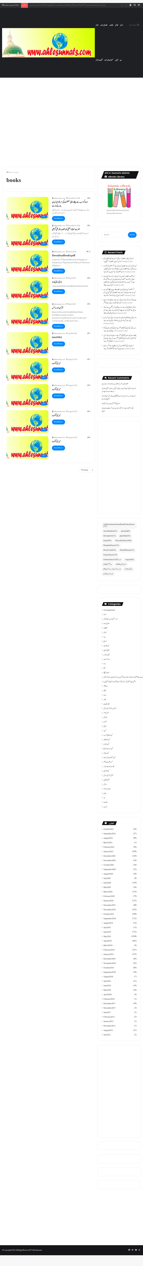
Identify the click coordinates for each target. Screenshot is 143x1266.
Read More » (58, 218)
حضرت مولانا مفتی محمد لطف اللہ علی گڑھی (66, 229)
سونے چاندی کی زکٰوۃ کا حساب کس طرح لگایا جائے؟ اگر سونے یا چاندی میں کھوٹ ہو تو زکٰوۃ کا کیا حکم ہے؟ (118, 347)
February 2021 (109, 847)
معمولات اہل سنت (108, 60)
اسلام (97, 25)
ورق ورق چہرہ (57, 282)
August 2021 (108, 838)
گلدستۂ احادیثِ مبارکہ (108, 766)
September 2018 (109, 972)
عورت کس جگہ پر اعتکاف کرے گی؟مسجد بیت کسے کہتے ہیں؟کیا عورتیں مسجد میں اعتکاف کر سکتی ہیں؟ (118, 260)
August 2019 (108, 923)
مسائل (121, 25)
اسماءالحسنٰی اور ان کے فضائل (110, 619)
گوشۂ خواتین (106, 771)
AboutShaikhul (110, 531)
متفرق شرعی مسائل (108, 775)
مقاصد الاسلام (107, 789)
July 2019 (107, 927)
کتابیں (116, 60)
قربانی (104, 726)
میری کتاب (56, 363)
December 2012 (109, 1026)
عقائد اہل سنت (104, 25)
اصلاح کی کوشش (116, 403)
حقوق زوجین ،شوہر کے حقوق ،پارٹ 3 (119, 383)
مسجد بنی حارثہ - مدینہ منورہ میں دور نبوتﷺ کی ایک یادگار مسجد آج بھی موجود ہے (119, 398)
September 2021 (109, 833)
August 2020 (108, 874)
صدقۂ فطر (105, 686)
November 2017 (109, 1008)
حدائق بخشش (107, 564)
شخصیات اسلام (99, 60)
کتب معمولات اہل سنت (109, 757)
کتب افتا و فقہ (106, 739)
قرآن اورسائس (57, 308)
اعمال (105, 632)
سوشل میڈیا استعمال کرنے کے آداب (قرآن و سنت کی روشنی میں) (119, 681)
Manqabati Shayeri (111, 545)
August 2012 (108, 1030)
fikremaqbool (109, 536)
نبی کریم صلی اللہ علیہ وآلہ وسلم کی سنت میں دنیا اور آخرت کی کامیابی (118, 410)
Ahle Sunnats (37, 1250)
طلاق (104, 690)
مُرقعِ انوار (128, 569)
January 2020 (108, 900)
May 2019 (107, 936)
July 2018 (107, 981)
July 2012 (107, 1035)
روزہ (104, 663)
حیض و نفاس (106, 654)
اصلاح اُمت (106, 623)
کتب (104, 730)
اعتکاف (105, 628)
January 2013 (108, 1021)
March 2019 (107, 945)
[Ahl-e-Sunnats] (48, 42)
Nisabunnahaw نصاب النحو (112, 559)
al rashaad (125, 531)
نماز (104, 797)
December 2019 (109, 905)
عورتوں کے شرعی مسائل (109, 708)
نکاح (104, 793)
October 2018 (108, 967)
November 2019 (109, 909)
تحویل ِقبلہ (108, 399)
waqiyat (129, 559)
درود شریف (106, 659)
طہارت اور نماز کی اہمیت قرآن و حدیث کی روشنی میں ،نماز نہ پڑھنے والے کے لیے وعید (119, 390)
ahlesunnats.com (59, 198)
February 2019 (109, 950)
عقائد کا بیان (106, 704)
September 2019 (109, 918)
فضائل (116, 25)
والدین (105, 806)
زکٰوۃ (104, 668)
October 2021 (108, 829)
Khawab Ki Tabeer (123, 540)
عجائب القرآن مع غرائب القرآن (112, 569)
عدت (104, 695)
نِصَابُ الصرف (108, 574)
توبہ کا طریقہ (106, 646)
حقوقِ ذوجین (106, 650)
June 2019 (107, 932)
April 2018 (107, 994)
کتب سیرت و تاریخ (108, 748)
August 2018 (108, 976)
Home (10, 172)
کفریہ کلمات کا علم (108, 762)
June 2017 (107, 1012)
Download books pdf (63, 255)
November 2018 (109, 963)
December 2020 (109, 856)
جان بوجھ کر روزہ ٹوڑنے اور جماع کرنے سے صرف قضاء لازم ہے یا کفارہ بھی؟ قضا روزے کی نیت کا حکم (119, 301)
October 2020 (108, 865)
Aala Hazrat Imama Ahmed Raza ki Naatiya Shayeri (119, 525)
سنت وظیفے (106, 672)
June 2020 (107, 883)
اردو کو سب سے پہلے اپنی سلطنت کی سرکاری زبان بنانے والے (70, 204)
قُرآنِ (104, 722)
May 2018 (107, 990)
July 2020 (107, 878)
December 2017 (109, 1003)
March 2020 (107, 891)
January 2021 (108, 851)
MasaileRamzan (127, 550)
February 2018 (109, 999)
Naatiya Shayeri (110, 555)
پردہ (104, 637)
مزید (121, 60)
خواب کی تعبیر (121, 564)
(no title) (57, 337)
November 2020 (109, 860)
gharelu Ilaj (125, 536)
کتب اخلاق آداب (107, 735)
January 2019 (108, 954)
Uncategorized (109, 610)
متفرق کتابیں (106, 780)
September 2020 (109, 869)
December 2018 (109, 959)
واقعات (111, 25)
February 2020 (109, 896)
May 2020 (107, 887)
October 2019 (108, 914)
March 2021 (107, 842)
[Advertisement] (71, 94)
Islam (107, 540)
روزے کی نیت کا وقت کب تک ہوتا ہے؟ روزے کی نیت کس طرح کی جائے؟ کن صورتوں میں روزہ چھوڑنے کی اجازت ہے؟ (120, 319)
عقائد (104, 699)
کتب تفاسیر (106, 744)
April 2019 (107, 941)
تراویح (105, 641)
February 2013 (109, 1017)
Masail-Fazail (109, 550)
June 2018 (107, 985)
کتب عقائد (106, 753)
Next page (84, 470)
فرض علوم (106, 713)
